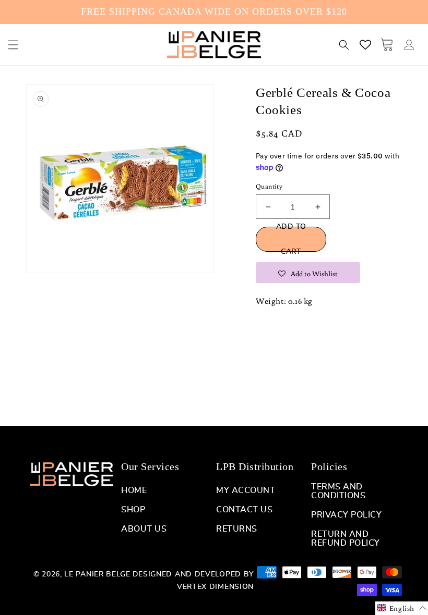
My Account (245, 490)
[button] (13, 44)
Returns (236, 529)
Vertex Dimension (215, 587)
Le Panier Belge (97, 574)
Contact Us (244, 510)
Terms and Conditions (338, 491)
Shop (133, 510)
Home (134, 490)
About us (144, 529)
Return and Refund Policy (345, 538)
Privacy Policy (346, 515)
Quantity (269, 186)
